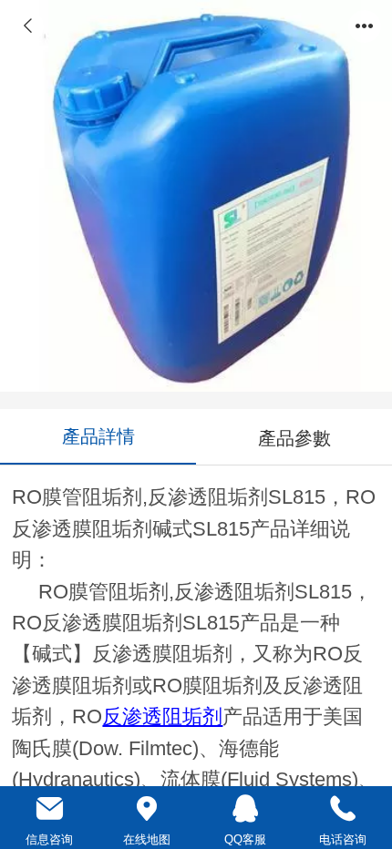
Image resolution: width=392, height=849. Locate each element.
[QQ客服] (245, 809)
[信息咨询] (49, 809)
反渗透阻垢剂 (162, 717)
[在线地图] (147, 809)
